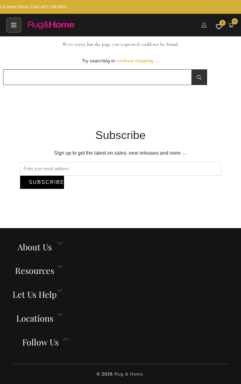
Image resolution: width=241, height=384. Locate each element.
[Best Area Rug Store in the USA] (111, 25)
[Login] (204, 25)
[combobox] (105, 77)
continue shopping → (137, 60)
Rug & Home (129, 373)
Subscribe (46, 182)
